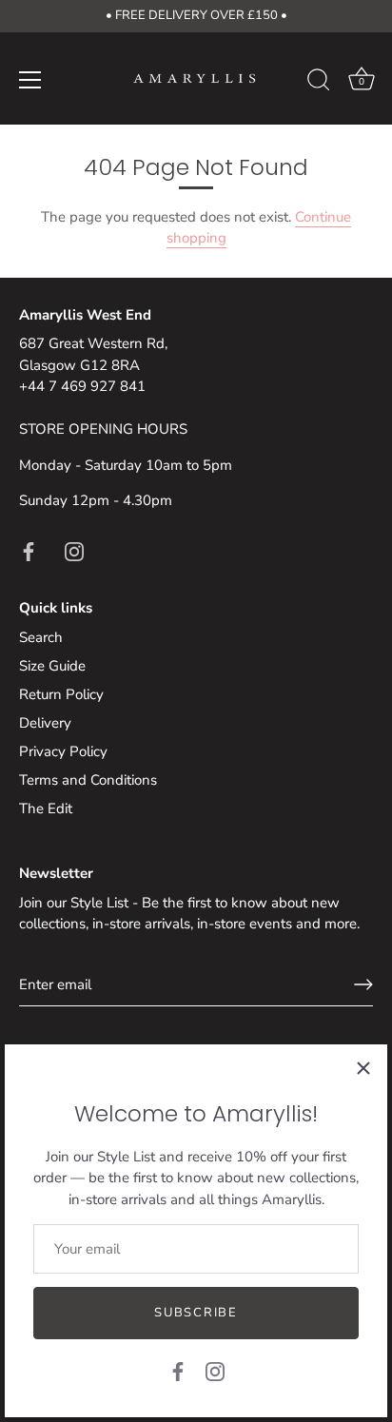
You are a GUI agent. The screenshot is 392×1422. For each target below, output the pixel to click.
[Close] (363, 1068)
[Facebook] (177, 1370)
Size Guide (52, 665)
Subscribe (195, 1312)
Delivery (45, 722)
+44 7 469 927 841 (82, 386)
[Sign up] (363, 984)
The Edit (45, 808)
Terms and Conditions (88, 779)
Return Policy (61, 694)
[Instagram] (215, 1370)
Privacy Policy (63, 751)
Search (41, 637)
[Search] (319, 83)
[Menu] (30, 80)
